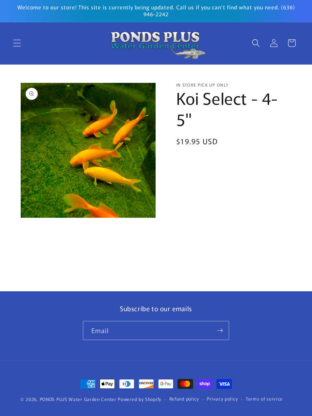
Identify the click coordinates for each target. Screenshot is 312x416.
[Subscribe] (220, 330)
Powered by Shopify (139, 399)
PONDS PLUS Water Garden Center (78, 399)
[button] (17, 43)
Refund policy (184, 398)
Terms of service (264, 398)
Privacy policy (222, 398)
